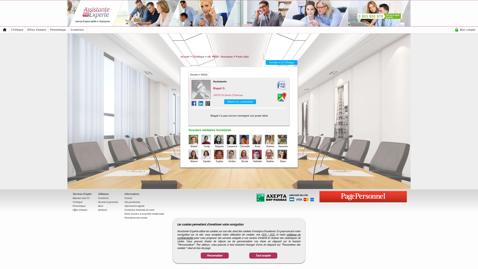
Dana (283, 161)
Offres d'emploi (36, 29)
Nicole (244, 161)
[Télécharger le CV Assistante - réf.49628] (277, 85)
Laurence (232, 146)
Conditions (77, 29)
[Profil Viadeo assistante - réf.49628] (207, 104)
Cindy (207, 146)
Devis (100, 206)
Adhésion (102, 210)
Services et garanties (108, 202)
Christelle (245, 146)
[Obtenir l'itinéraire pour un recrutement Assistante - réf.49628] (281, 96)
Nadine (270, 161)
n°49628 (198, 74)
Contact (128, 198)
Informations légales (135, 206)
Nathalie (257, 161)
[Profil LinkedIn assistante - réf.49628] (201, 104)
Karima (270, 146)
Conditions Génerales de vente (139, 210)
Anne (257, 146)
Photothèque (58, 29)
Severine (283, 146)
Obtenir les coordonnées (240, 101)
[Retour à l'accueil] (4, 29)
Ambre (232, 161)
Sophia (219, 161)
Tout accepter (263, 255)
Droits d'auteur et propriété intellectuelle (144, 214)
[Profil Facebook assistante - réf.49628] (195, 104)
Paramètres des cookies (136, 218)
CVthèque (17, 29)
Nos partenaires (132, 202)
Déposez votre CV (81, 198)
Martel (194, 146)
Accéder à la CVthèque (281, 62)
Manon (194, 161)
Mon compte (467, 29)
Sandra (207, 161)
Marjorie (219, 146)
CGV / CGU (268, 234)
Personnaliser (215, 255)
